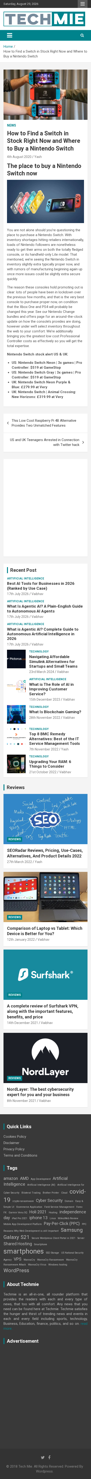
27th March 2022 (19, 862)
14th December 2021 (22, 1023)
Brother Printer (51, 1192)
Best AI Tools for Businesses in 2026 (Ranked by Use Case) (40, 585)
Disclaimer (11, 1143)
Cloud (64, 1192)
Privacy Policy (14, 1149)
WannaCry (29, 1259)
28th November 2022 (44, 717)
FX (5, 1212)
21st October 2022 (42, 772)
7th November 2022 (43, 749)
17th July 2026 (18, 594)
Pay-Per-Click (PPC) (62, 1223)
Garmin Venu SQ (18, 1212)
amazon (11, 1178)
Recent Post (23, 570)
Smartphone (40, 1244)
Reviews (16, 787)
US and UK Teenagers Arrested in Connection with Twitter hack (44, 442)
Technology (39, 651)
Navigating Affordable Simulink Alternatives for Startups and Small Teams (53, 661)
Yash (38, 157)
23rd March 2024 (41, 672)
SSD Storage (52, 1252)
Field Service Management (59, 1206)
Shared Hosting (18, 1243)
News (11, 125)
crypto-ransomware (23, 1201)
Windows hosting (57, 1264)
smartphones (24, 1251)
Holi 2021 (38, 1212)
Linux (53, 1218)
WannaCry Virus (37, 1264)
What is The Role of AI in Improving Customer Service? (51, 689)
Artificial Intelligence (25, 578)
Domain (69, 1201)
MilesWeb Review (68, 1218)
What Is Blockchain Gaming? (55, 711)
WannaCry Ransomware (50, 1259)
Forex (79, 1206)
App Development (41, 1179)
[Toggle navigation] (10, 35)
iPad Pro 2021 (19, 1218)
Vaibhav (37, 594)
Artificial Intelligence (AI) (41, 1184)
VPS (17, 1259)
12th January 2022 (21, 939)
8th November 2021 (21, 1101)
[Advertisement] (45, 507)
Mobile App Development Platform (23, 1224)
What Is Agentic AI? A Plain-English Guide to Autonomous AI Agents (45, 608)
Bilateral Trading (31, 1192)
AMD (24, 1178)
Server (80, 1238)
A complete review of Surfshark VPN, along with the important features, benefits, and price (42, 1011)
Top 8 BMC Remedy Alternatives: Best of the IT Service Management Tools (54, 739)
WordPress (16, 1270)
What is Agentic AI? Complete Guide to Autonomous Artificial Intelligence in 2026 (42, 634)
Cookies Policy (15, 1136)
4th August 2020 (19, 157)
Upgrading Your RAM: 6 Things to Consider (50, 764)
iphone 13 (38, 1217)
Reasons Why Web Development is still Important (31, 1230)
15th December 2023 (44, 699)
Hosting (53, 1212)
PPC (84, 1224)
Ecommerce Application (29, 1206)
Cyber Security (49, 1200)
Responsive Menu (83, 4)
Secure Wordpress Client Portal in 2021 (53, 1238)
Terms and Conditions (20, 1155)
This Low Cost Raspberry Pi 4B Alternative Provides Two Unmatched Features (44, 423)
